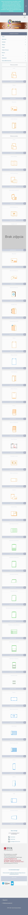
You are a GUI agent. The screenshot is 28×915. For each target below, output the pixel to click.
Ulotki (3, 36)
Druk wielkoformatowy (6, 60)
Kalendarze (4, 57)
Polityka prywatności (7, 903)
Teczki (3, 47)
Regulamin (5, 900)
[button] (2, 27)
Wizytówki (4, 39)
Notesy (3, 52)
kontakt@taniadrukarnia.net (15, 841)
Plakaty (3, 44)
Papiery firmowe (5, 49)
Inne (3, 55)
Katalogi (3, 41)
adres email (14, 877)
